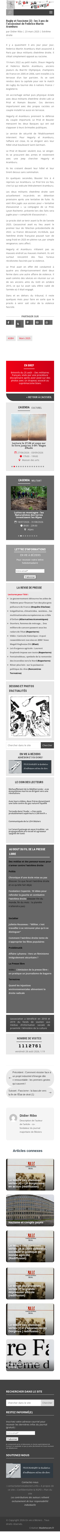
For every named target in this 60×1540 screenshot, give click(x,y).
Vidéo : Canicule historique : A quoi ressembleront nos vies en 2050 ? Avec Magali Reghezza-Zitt (29, 640)
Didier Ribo (16, 31)
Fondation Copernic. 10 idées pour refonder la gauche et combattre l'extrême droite (28, 894)
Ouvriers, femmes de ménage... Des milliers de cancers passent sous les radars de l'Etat (28, 627)
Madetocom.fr (46, 1527)
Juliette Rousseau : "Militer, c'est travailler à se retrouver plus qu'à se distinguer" (28, 928)
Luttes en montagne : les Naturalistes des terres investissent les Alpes (29, 515)
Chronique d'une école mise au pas (28, 877)
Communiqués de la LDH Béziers (25, 821)
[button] (12, 466)
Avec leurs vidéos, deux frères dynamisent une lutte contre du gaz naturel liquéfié (29, 802)
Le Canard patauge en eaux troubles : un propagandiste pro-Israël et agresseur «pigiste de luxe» (28, 831)
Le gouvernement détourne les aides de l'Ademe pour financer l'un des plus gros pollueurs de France (30, 602)
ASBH (11, 338)
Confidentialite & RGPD (29, 1489)
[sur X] (20, 324)
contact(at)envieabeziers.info (23, 1485)
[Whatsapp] (48, 322)
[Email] (39, 322)
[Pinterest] (29, 322)
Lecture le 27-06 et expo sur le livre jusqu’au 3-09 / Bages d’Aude (29, 445)
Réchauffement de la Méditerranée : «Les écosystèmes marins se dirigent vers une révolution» (29, 791)
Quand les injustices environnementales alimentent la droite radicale (27, 989)
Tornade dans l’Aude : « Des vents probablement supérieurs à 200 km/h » (28, 812)
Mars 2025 (24, 338)
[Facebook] (10, 322)
